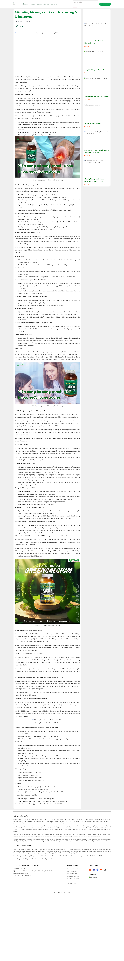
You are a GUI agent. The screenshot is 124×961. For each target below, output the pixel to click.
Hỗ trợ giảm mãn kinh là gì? (92, 123)
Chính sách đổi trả (71, 881)
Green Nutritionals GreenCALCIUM (51, 804)
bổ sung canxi (34, 414)
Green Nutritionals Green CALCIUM (32, 539)
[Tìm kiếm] (75, 6)
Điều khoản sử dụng (72, 873)
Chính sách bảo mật (72, 883)
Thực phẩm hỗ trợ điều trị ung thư (94, 70)
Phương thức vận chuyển (73, 878)
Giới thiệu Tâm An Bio (72, 868)
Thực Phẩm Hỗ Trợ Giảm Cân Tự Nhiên (96, 96)
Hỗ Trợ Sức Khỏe (62, 438)
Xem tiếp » (87, 46)
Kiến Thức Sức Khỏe (43, 4)
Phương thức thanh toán (73, 876)
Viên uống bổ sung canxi (22, 188)
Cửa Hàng (25, 4)
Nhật (56, 826)
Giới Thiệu (54, 4)
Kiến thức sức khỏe (72, 871)
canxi (28, 98)
